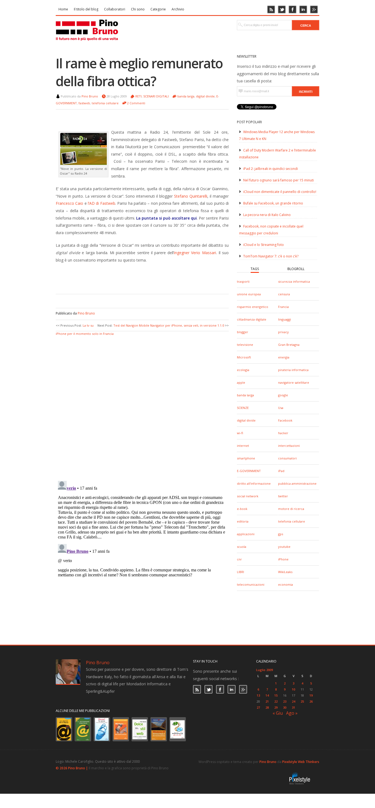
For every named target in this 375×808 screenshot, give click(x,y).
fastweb (84, 103)
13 (258, 695)
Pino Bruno (90, 96)
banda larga (245, 395)
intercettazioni (289, 446)
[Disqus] (142, 405)
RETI (138, 96)
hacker (283, 433)
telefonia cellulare (291, 521)
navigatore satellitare (293, 382)
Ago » (292, 713)
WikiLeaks (285, 572)
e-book (242, 509)
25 (302, 701)
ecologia (243, 370)
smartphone (246, 458)
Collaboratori (114, 9)
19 (311, 695)
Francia (283, 307)
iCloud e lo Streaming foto (263, 244)
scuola (241, 547)
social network (247, 496)
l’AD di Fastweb (101, 203)
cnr (239, 559)
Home (63, 9)
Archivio (178, 9)
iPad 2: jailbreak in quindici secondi (270, 168)
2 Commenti (136, 103)
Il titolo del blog (86, 9)
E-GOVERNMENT (249, 471)
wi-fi (240, 433)
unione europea (249, 294)
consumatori (287, 458)
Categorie (158, 9)
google (283, 395)
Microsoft (244, 357)
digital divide (246, 420)
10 (293, 689)
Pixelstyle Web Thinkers (300, 761)
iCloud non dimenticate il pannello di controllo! (279, 191)
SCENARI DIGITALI (156, 96)
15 (276, 695)
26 (311, 701)
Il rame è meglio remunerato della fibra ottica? (139, 72)
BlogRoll (295, 268)
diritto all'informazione (254, 483)
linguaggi (284, 319)
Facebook (285, 420)
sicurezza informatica (294, 281)
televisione (245, 345)
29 (276, 707)
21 (267, 701)
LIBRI (240, 572)
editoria (242, 521)
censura (284, 294)
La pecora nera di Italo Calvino (267, 214)
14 (267, 695)
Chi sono (138, 9)
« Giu (278, 713)
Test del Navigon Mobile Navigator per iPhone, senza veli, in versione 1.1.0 (168, 325)
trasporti (243, 281)
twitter (283, 496)
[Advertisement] (138, 277)
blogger (242, 332)
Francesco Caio (69, 203)
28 (267, 707)
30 (284, 707)
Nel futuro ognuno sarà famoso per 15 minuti (278, 180)
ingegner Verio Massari (195, 252)
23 (284, 701)
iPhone (283, 559)
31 (293, 707)
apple (241, 382)
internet (243, 446)
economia (285, 584)
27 (258, 707)
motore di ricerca (291, 509)
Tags (255, 268)
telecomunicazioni (250, 584)
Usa (280, 408)
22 (276, 701)
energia (283, 357)
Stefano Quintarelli (190, 196)
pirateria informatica (293, 370)
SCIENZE (243, 408)
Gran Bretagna (289, 345)
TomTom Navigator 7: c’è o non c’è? (270, 256)
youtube (284, 547)
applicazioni (245, 534)
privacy (283, 332)
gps (280, 534)
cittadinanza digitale (251, 319)
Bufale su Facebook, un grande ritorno (273, 203)
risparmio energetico (252, 307)
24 (293, 701)
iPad (281, 471)
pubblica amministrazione (297, 483)
